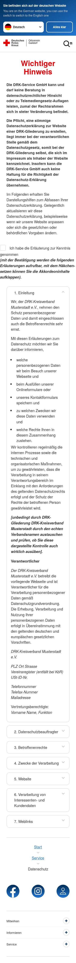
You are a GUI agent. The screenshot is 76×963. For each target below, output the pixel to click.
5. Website (22, 778)
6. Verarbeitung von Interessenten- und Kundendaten (30, 800)
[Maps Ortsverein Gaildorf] (63, 891)
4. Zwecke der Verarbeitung (36, 763)
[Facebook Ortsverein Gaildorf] (12, 891)
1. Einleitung (24, 292)
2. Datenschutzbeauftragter (36, 731)
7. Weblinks (23, 821)
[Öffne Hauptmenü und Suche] (68, 44)
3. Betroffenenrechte (30, 747)
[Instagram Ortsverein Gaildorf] (38, 891)
